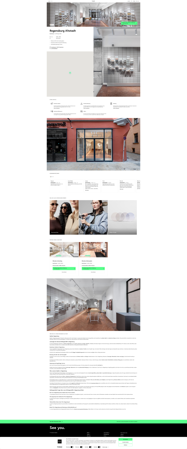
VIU (93, 1)
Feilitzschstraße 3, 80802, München (59, 265)
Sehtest (122, 434)
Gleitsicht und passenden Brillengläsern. (81, 409)
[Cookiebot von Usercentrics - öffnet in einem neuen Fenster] (59, 447)
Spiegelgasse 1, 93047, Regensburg (57, 47)
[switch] (81, 447)
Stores (134, 1)
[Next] (138, 186)
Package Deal (106, 434)
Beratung (88, 435)
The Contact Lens (124, 432)
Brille (93, 352)
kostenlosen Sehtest (94, 383)
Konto (129, 1)
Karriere (122, 435)
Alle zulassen (125, 439)
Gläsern (122, 356)
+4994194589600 (54, 48)
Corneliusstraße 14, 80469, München (88, 265)
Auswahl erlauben (125, 442)
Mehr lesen (87, 190)
